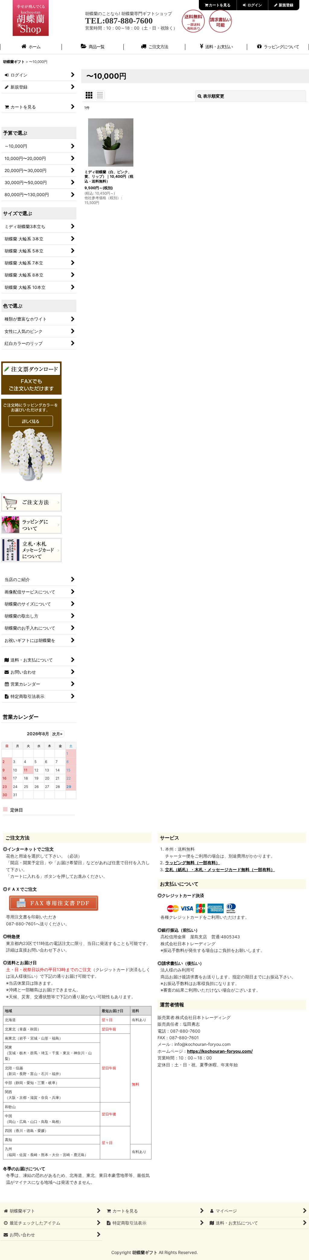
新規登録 (285, 5)
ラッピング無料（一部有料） (192, 862)
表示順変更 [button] (213, 95)
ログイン (254, 5)
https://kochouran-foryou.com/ (220, 1051)
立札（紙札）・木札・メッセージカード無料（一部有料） (220, 869)
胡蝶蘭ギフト (145, 1252)
